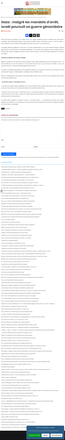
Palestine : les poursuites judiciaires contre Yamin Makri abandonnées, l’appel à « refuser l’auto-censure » (24, 256)
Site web (36, 147)
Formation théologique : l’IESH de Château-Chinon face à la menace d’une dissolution (20, 383)
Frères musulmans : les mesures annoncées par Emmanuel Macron (15, 372)
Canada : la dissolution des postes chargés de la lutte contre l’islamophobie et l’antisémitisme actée (23, 254)
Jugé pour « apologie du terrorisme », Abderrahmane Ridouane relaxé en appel (19, 325)
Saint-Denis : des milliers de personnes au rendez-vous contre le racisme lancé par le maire (21, 209)
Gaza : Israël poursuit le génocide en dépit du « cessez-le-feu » (15, 309)
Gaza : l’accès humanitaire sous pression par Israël (12, 280)
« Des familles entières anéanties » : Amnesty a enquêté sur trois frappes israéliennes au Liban (21, 169)
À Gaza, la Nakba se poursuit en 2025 (9, 417)
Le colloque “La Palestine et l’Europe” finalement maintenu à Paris (15, 314)
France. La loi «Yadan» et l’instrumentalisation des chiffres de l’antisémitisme (18, 201)
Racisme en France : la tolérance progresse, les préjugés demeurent (16, 172)
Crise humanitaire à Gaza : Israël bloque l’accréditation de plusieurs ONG (17, 288)
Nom (2, 140)
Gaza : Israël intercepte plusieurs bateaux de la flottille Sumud (15, 198)
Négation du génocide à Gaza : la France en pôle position (14, 227)
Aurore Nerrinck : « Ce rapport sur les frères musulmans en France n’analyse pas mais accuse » (21, 411)
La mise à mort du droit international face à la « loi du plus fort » (15, 385)
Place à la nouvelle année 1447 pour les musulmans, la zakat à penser (16, 380)
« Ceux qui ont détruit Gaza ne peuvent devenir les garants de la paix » (16, 333)
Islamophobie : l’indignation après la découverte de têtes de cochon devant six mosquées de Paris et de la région (26, 351)
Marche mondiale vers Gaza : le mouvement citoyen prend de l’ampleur (17, 393)
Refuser (46, 435)
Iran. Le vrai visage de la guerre (8, 219)
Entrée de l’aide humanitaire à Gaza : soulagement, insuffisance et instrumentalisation (20, 327)
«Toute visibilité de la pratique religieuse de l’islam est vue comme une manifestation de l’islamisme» (23, 290)
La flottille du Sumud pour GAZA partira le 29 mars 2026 (13, 248)
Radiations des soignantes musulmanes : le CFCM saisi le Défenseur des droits (18, 285)
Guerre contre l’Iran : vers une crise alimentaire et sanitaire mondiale (16, 212)
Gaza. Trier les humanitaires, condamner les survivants (13, 243)
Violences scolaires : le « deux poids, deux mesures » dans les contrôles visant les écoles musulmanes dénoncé (25, 369)
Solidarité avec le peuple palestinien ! (9, 240)
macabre (28, 40)
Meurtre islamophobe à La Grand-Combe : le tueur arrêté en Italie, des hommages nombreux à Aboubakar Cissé (26, 427)
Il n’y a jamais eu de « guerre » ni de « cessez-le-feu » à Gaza (14, 319)
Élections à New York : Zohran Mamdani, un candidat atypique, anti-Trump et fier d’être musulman (23, 317)
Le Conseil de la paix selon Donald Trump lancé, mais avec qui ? (15, 262)
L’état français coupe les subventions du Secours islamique (14, 356)
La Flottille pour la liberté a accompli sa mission (11, 398)
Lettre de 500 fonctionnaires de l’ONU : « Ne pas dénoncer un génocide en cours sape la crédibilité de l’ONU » (25, 361)
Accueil (4, 17)
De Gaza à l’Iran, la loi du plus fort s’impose (10, 222)
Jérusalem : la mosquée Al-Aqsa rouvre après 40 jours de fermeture (16, 204)
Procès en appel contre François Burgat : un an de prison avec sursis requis (17, 196)
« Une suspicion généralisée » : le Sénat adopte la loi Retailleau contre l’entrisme (19, 190)
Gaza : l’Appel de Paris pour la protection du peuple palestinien (15, 406)
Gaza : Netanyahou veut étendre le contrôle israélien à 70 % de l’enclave (17, 180)
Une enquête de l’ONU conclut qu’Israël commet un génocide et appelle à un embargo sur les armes (23, 346)
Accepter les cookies (34, 435)
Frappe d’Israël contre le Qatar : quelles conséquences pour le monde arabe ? (18, 354)
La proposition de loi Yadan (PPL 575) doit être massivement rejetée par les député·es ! (20, 217)
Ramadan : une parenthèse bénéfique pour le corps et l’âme (14, 233)
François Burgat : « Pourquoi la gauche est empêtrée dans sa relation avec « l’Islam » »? (20, 409)
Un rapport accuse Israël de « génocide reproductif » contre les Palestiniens (18, 175)
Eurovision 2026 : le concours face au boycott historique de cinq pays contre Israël (19, 183)
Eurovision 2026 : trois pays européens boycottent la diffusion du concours (17, 188)
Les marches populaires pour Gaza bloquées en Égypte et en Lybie (16, 388)
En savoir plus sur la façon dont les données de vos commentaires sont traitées (41, 157)
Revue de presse (10, 17)
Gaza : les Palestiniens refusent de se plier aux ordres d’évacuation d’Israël (17, 359)
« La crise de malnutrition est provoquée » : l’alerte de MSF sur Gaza (16, 193)
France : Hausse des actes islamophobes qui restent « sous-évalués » (16, 238)
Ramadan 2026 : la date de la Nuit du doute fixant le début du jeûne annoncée (18, 259)
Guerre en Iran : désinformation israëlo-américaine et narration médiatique (17, 225)
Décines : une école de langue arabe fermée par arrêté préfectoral (16, 269)
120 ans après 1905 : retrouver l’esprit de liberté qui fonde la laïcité (16, 283)
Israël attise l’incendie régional (8, 367)
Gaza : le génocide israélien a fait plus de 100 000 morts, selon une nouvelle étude (19, 301)
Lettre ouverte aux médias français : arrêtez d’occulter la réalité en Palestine (18, 167)
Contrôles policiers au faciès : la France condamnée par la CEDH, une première (18, 375)
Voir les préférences (56, 435)
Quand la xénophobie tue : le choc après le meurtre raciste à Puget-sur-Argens (18, 404)
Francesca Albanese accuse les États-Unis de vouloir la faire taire (15, 322)
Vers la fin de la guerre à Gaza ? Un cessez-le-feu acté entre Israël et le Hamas (18, 338)
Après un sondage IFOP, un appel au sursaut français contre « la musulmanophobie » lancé (21, 348)
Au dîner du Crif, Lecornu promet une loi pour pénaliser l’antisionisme (16, 235)
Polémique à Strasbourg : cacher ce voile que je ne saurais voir (15, 340)
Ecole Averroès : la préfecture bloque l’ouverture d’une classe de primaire (17, 246)
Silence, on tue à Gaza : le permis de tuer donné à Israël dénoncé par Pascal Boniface (20, 414)
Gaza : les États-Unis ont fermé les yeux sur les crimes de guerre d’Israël (16, 311)
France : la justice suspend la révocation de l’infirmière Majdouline (16, 275)
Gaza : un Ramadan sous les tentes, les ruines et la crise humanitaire (16, 230)
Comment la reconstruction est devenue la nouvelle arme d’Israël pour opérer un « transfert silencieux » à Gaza (25, 251)
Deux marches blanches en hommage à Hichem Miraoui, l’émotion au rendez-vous (19, 396)
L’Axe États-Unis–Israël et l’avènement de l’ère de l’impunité (14, 264)
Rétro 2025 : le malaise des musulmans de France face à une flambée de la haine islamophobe (22, 277)
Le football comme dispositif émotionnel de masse (12, 272)
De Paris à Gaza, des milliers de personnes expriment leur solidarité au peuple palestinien (21, 293)
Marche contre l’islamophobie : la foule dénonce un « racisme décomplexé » (18, 422)
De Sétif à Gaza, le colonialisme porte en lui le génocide (13, 425)
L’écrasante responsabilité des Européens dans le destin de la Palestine (16, 206)
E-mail (3, 147)
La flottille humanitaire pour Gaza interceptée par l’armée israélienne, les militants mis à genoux (22, 185)
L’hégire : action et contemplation (8, 377)
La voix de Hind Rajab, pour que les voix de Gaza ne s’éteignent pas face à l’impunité (20, 298)
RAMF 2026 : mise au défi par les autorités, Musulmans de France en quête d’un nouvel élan (21, 214)
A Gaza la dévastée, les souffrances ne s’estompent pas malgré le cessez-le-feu (18, 267)
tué (27, 48)
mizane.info (8, 108)
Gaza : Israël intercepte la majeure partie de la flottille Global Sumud (16, 343)
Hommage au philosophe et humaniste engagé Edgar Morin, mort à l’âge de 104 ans (20, 177)
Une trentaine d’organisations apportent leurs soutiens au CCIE (15, 419)
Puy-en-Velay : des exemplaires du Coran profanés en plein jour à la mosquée (18, 296)
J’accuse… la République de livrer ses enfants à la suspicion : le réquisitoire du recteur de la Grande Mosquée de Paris (27, 401)
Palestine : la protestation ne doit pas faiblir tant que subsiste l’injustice (16, 335)
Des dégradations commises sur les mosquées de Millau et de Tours (16, 364)
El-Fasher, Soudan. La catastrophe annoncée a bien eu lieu (14, 306)
